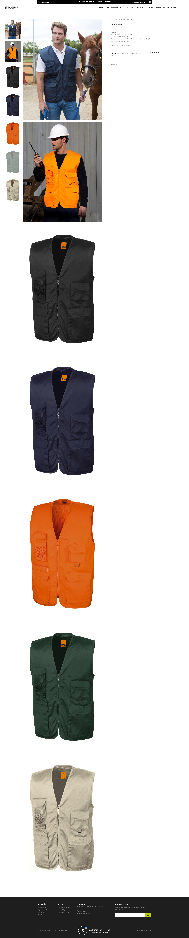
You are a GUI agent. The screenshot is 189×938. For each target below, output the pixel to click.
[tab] (136, 64)
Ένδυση (116, 19)
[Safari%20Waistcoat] (154, 53)
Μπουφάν (123, 19)
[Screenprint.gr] (12, 8)
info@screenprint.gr (85, 913)
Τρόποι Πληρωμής (63, 910)
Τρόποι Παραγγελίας (64, 907)
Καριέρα (41, 912)
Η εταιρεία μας (43, 907)
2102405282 (82, 911)
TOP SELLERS (130, 53)
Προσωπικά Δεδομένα (45, 910)
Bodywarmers (120, 53)
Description (114, 64)
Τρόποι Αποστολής (63, 912)
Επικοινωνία (61, 915)
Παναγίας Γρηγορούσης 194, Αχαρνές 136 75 (92, 906)
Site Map (41, 915)
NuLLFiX (64, 930)
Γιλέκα (135, 53)
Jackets (125, 53)
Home (112, 19)
